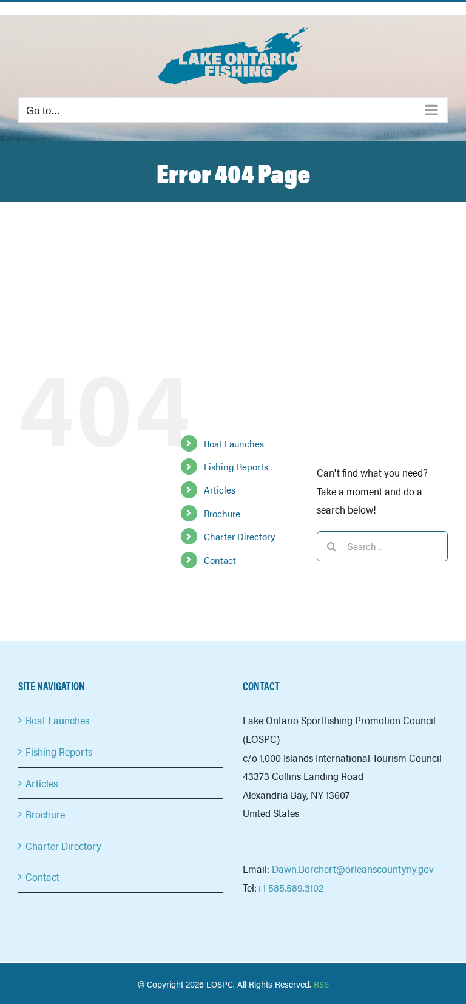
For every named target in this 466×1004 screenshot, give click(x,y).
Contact (220, 560)
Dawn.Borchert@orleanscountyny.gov (353, 868)
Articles (219, 490)
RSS (321, 983)
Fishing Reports (236, 466)
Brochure (222, 513)
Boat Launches (234, 443)
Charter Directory (239, 536)
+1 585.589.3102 (290, 887)
